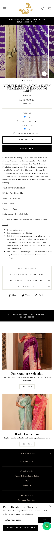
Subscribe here (27, 453)
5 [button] (32, 81)
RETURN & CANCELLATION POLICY (27, 275)
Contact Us (27, 462)
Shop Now (27, 386)
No (28, 117)
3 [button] (27, 81)
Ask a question (27, 286)
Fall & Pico (27, 125)
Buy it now (27, 148)
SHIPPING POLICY (27, 269)
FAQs (27, 481)
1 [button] (22, 80)
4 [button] (30, 81)
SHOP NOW (27, 444)
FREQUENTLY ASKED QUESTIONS (27, 280)
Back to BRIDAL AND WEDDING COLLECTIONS (29, 315)
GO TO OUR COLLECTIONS (20, 528)
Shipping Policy (27, 471)
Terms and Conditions (27, 500)
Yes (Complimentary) (29, 134)
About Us (27, 485)
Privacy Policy (27, 495)
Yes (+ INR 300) (28, 121)
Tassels (27, 113)
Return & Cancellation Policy (27, 476)
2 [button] (25, 81)
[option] (27, 21)
